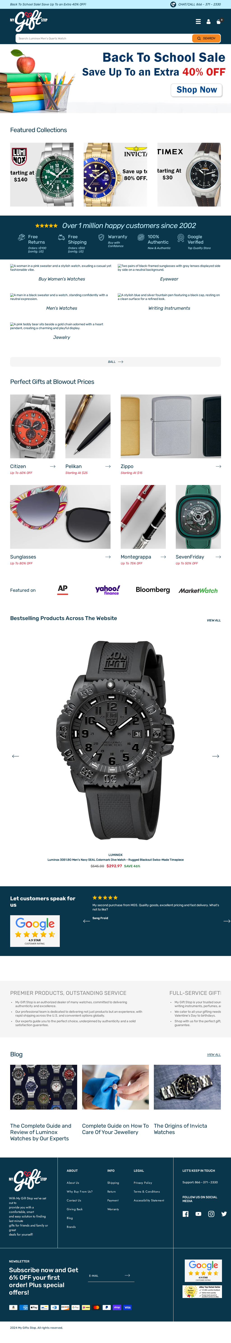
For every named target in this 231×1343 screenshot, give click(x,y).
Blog (70, 1218)
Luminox (115, 855)
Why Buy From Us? (79, 1191)
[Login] (208, 22)
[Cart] (218, 21)
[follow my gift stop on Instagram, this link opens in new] (211, 1216)
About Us (73, 1183)
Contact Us (74, 1200)
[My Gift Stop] (28, 1171)
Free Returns (36, 239)
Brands (71, 1227)
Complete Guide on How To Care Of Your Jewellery (115, 1129)
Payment (113, 1200)
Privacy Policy (143, 1183)
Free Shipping (77, 239)
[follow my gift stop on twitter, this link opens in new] (224, 1216)
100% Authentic (158, 239)
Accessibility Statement (149, 1200)
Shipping (113, 1183)
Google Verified (195, 239)
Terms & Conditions (147, 1191)
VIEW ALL (214, 620)
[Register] (127, 1276)
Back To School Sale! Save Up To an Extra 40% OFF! (48, 4)
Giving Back (75, 1209)
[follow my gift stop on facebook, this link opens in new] (185, 1216)
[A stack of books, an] (115, 80)
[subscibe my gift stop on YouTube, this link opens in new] (198, 1216)
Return (111, 1191)
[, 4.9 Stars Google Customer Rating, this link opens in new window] (203, 1271)
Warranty (117, 236)
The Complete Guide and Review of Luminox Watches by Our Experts (40, 1132)
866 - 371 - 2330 (206, 1182)
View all (214, 1055)
